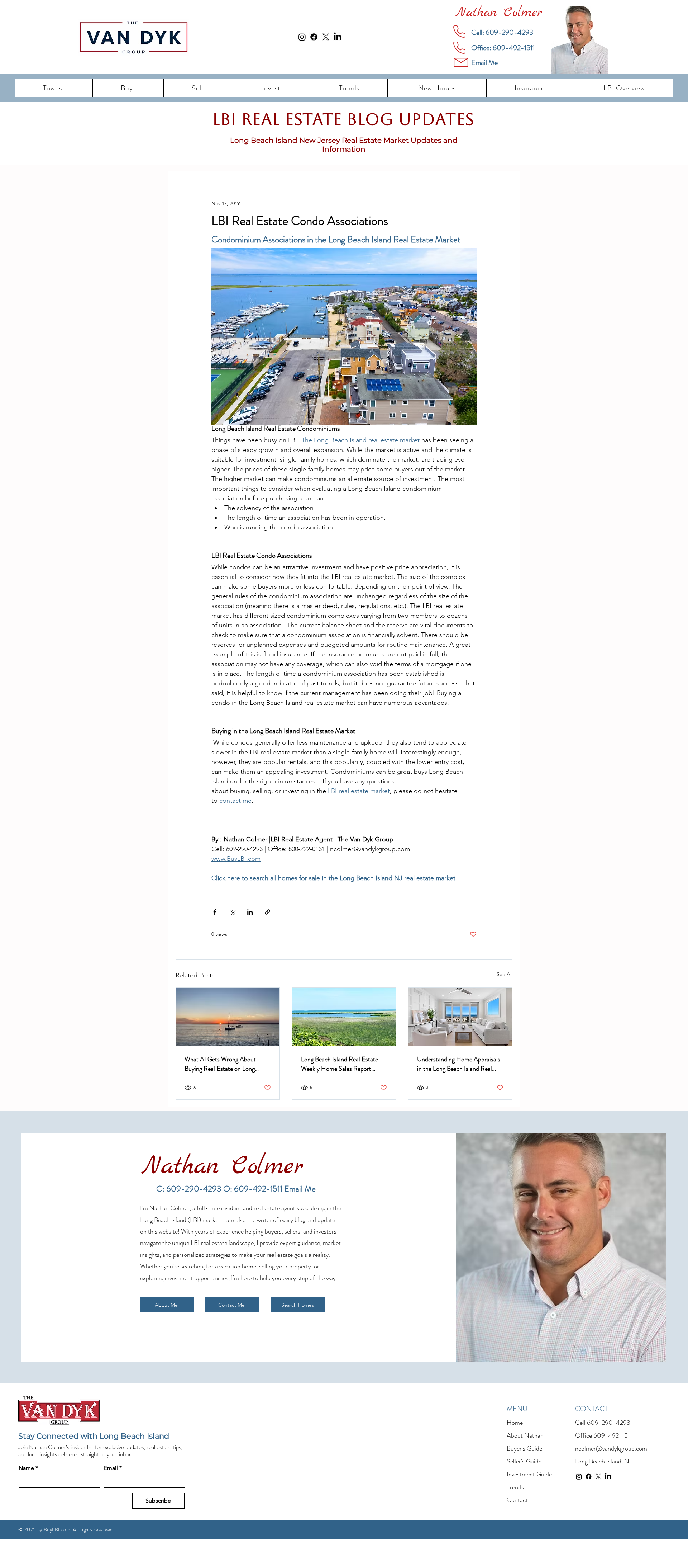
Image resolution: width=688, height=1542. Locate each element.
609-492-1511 (612, 1435)
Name (28, 1468)
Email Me (300, 1189)
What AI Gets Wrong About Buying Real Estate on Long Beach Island (220, 1064)
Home (515, 1422)
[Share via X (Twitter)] (232, 912)
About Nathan (525, 1435)
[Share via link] (267, 912)
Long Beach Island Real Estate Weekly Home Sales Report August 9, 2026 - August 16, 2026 (339, 1064)
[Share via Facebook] (214, 912)
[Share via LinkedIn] (250, 912)
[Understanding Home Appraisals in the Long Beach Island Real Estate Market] (460, 1017)
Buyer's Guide (524, 1448)
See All (504, 974)
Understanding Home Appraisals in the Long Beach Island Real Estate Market (458, 1064)
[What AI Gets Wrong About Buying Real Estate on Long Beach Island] (228, 1017)
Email (113, 1468)
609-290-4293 (608, 1422)
